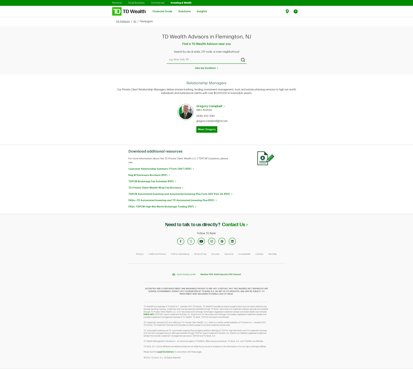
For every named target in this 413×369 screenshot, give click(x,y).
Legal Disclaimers (165, 352)
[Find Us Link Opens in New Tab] (288, 11)
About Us (228, 254)
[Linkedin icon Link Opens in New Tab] (232, 241)
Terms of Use (200, 254)
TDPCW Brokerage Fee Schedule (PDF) (151, 181)
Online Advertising (180, 254)
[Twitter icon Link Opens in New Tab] (191, 241)
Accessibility (244, 254)
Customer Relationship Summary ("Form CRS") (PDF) (159, 169)
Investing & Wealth (181, 3)
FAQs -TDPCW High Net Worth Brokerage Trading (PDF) (161, 206)
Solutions (184, 10)
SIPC (152, 314)
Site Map (272, 254)
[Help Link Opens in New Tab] (296, 11)
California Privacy (157, 254)
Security (215, 254)
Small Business (136, 3)
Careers (259, 254)
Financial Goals (162, 10)
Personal (117, 3)
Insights (202, 10)
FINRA (146, 314)
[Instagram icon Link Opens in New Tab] (211, 241)
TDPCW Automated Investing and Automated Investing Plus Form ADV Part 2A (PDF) (179, 194)
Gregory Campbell (209, 106)
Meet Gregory (207, 129)
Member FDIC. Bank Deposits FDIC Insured (221, 274)
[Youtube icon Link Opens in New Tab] (201, 241)
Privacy (140, 254)
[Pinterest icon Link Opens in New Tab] (222, 241)
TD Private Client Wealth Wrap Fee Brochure (154, 188)
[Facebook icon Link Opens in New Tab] (180, 241)
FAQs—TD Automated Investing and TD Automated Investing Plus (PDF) (171, 200)
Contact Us (235, 224)
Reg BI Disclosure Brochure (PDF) (147, 175)
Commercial (157, 3)
